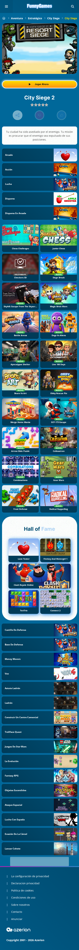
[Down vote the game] (39, 115)
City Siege (53, 18)
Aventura (17, 18)
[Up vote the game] (62, 115)
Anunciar (16, 919)
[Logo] (39, 6)
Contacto (16, 912)
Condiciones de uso (23, 897)
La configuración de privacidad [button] (30, 876)
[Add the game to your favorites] (71, 30)
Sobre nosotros (20, 904)
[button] (72, 6)
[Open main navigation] (6, 6)
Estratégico (35, 18)
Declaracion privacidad (25, 883)
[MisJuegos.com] (4, 18)
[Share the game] (17, 115)
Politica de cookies (22, 890)
